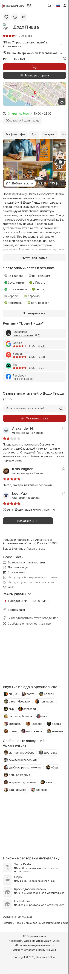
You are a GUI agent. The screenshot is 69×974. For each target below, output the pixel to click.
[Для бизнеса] (29, 5)
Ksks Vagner (22, 469)
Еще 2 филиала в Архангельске (24, 548)
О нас (56, 940)
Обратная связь (36, 936)
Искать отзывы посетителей (25, 408)
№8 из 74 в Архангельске (25, 44)
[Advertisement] (34, 656)
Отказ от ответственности (29, 949)
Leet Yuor (20, 493)
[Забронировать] (34, 66)
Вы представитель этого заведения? (33, 618)
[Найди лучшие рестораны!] (12, 5)
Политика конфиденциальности (35, 945)
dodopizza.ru (16, 609)
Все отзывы (25, 521)
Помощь (52, 949)
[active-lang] (58, 5)
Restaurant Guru (45, 957)
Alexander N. (23, 428)
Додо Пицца (26, 27)
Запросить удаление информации (31, 940)
